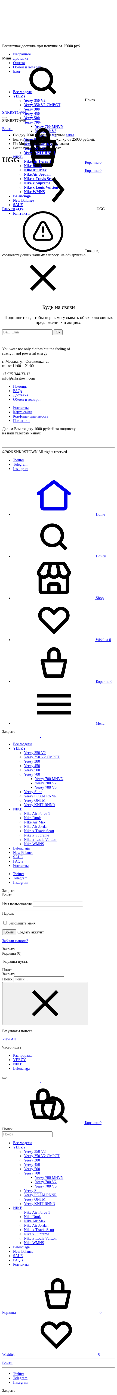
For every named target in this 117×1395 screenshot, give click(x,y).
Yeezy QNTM (34, 801)
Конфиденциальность (30, 416)
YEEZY (19, 96)
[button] (59, 514)
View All (9, 1039)
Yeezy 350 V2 (34, 101)
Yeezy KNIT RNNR (39, 805)
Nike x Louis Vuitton (40, 840)
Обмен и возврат (27, 399)
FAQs (17, 391)
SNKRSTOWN (14, 113)
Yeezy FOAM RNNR (40, 796)
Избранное (22, 54)
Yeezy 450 (32, 114)
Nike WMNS (34, 844)
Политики (21, 421)
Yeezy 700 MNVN (49, 779)
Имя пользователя (17, 904)
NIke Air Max (34, 822)
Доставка (20, 58)
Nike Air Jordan (36, 827)
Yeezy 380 (32, 109)
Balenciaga (21, 848)
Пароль (8, 913)
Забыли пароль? (15, 941)
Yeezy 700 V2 (46, 783)
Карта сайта (22, 412)
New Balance (23, 853)
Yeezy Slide (33, 792)
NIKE (17, 809)
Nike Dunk (33, 166)
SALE (18, 857)
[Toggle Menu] (4, 117)
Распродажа (22, 1055)
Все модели (22, 92)
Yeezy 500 (32, 118)
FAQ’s (18, 861)
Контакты (21, 408)
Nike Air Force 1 (37, 814)
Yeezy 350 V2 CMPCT (42, 105)
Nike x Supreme (36, 835)
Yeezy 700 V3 (46, 787)
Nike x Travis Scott (39, 831)
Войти (9, 932)
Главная (8, 209)
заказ (70, 135)
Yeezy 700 (32, 774)
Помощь (20, 386)
